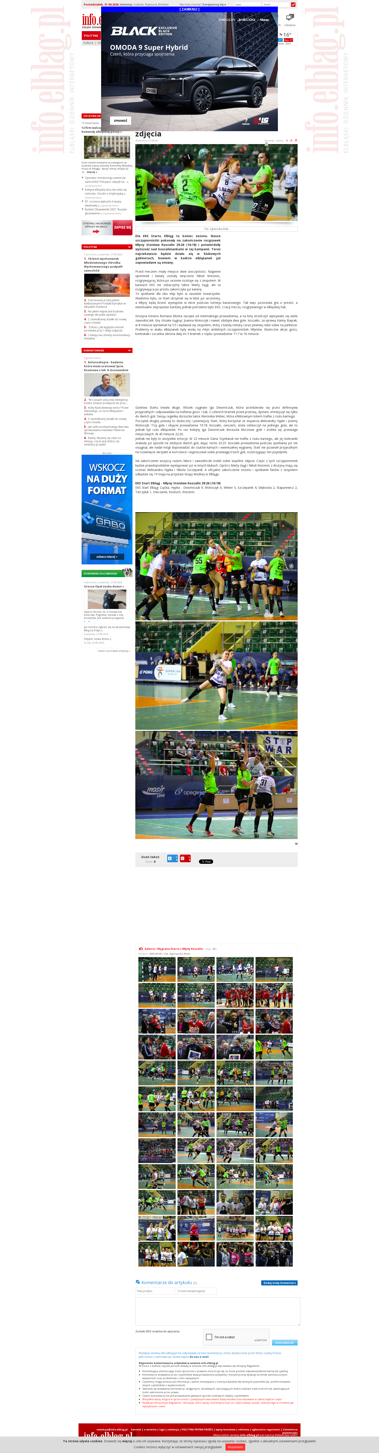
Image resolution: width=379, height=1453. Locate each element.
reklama (243, 1429)
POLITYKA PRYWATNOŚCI (197, 1429)
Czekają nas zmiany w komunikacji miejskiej (107, 336)
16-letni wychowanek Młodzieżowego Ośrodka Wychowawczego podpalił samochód (103, 264)
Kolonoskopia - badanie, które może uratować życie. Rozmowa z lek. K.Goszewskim (106, 366)
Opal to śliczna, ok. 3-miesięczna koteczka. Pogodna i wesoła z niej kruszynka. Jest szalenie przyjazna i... (104, 616)
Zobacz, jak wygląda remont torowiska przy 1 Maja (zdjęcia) (104, 328)
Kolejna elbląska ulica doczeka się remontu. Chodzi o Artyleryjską (106, 191)
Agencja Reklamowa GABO (281, 1435)
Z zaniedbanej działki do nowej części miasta (105, 320)
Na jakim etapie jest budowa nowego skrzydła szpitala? (103, 313)
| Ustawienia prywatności (289, 1431)
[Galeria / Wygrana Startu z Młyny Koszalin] (156, 969)
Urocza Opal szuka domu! (104, 586)
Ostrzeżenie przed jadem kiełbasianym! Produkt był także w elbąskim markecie (105, 303)
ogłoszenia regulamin (266, 1429)
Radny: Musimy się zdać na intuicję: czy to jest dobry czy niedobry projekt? (102, 441)
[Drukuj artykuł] (266, 144)
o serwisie (150, 1429)
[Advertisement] (261, 264)
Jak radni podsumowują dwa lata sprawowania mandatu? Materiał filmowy (106, 430)
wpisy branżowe (226, 1429)
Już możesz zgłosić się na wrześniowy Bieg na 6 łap (107, 628)
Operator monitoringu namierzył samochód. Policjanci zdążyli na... (106, 180)
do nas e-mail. (199, 1357)
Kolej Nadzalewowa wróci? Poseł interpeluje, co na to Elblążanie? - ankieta (106, 411)
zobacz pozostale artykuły (113, 650)
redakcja (173, 1429)
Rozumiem (235, 1447)
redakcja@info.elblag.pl (112, 1429)
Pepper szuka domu (97, 639)
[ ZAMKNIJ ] (189, 9)
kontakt (136, 1429)
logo (162, 1429)
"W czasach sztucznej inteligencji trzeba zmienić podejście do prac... (106, 401)
